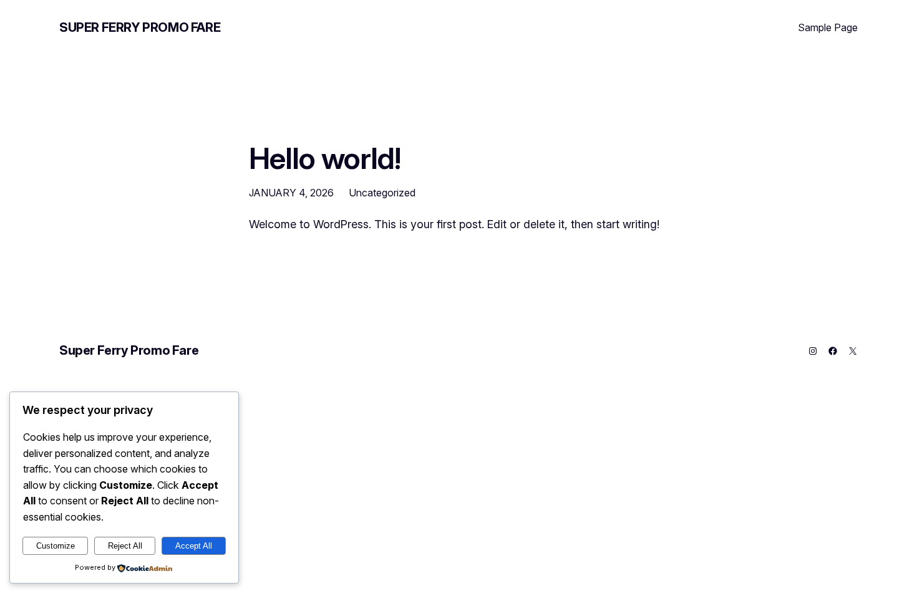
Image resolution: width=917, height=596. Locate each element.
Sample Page (828, 27)
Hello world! (324, 158)
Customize (55, 545)
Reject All (125, 545)
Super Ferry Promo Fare (139, 27)
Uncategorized (382, 192)
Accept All (193, 545)
